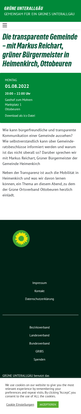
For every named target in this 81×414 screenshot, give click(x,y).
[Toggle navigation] (5, 25)
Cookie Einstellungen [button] (20, 405)
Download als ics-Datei (20, 116)
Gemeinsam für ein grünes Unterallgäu (39, 14)
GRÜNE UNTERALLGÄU (23, 8)
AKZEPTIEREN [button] (48, 404)
